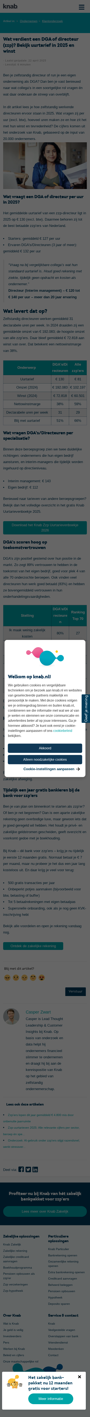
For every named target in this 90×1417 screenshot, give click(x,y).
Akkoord (45, 748)
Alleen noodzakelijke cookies (45, 759)
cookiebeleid (62, 730)
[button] (86, 708)
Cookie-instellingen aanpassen (48, 769)
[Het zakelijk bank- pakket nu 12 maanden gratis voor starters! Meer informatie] (7, 1377)
